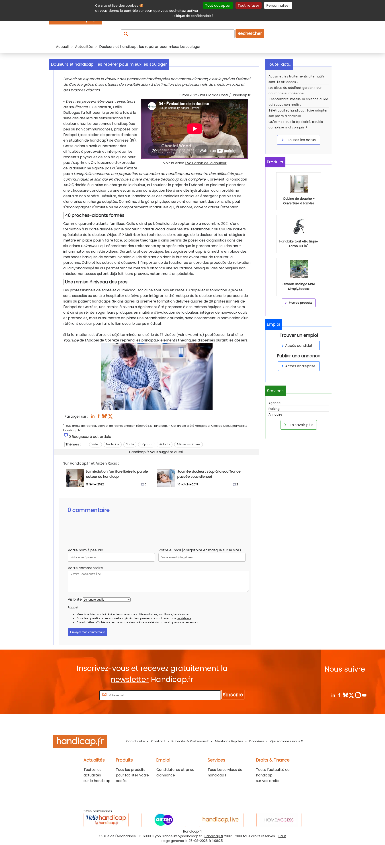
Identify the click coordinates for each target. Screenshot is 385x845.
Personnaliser (278, 5)
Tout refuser (248, 5)
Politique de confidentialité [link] (192, 16)
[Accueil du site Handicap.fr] (80, 742)
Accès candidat (299, 345)
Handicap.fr (214, 836)
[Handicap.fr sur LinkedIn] (333, 694)
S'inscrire (233, 694)
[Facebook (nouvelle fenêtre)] (98, 417)
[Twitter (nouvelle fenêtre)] (110, 417)
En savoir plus (301, 424)
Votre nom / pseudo (85, 550)
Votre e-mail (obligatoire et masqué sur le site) (199, 550)
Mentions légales (229, 741)
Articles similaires (188, 444)
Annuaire (275, 414)
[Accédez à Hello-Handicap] (106, 820)
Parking (274, 408)
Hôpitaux (147, 444)
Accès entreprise (300, 366)
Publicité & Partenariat (190, 741)
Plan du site (135, 741)
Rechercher (250, 33)
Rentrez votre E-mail (80, 695)
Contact (158, 741)
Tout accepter (218, 5)
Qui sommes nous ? (286, 741)
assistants (184, 618)
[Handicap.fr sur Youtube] (364, 694)
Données (256, 741)
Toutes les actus (301, 139)
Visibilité (75, 599)
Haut (282, 836)
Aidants (164, 444)
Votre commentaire (85, 568)
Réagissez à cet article (91, 436)
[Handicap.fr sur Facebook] (339, 694)
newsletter (130, 679)
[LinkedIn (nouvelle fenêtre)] (92, 417)
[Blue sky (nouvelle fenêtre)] (104, 417)
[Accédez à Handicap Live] (221, 820)
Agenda (274, 403)
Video (95, 444)
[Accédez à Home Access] (278, 820)
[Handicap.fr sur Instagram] (357, 694)
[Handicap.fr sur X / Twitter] (351, 694)
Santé (130, 444)
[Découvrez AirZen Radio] (163, 820)
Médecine (112, 444)
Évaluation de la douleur (206, 163)
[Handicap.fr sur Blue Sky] (345, 694)
